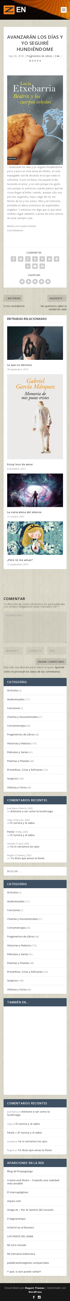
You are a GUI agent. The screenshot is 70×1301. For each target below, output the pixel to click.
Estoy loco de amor (20, 464)
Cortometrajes (16, 725)
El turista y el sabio (22, 823)
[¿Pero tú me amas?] (35, 538)
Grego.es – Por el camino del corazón (30, 1209)
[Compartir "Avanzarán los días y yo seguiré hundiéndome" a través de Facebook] (13, 259)
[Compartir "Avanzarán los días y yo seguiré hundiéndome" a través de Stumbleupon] (27, 266)
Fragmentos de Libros (39, 56)
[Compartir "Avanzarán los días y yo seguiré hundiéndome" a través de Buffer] (56, 259)
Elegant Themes (34, 1288)
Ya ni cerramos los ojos (24, 846)
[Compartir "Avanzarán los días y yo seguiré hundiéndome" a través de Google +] (27, 259)
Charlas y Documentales (22, 717)
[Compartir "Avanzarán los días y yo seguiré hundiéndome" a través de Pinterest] (42, 259)
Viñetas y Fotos (17, 787)
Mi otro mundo (16, 1245)
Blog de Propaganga (20, 1171)
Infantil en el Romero (20, 1227)
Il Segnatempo (16, 1218)
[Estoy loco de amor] (35, 416)
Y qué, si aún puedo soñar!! (24, 1271)
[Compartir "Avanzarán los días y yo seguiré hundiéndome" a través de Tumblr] (35, 259)
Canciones (13, 708)
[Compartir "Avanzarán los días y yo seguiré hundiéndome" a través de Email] (35, 266)
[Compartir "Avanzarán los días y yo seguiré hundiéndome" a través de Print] (42, 266)
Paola (10, 831)
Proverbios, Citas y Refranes (24, 769)
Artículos (12, 690)
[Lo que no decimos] (35, 343)
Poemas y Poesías (18, 761)
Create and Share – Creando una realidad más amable (33, 1181)
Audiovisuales (15, 699)
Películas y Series (17, 752)
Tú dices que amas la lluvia (27, 858)
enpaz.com (14, 1201)
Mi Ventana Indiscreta (21, 1254)
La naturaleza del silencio (24, 512)
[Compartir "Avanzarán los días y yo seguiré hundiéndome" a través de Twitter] (20, 259)
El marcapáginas (17, 1192)
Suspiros (12, 778)
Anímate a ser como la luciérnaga (31, 811)
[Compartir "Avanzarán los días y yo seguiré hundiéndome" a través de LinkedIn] (49, 259)
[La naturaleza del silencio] (35, 490)
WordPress (35, 1291)
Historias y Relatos (19, 743)
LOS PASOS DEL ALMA (20, 1236)
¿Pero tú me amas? (20, 560)
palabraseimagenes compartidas (28, 1262)
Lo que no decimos (19, 365)
